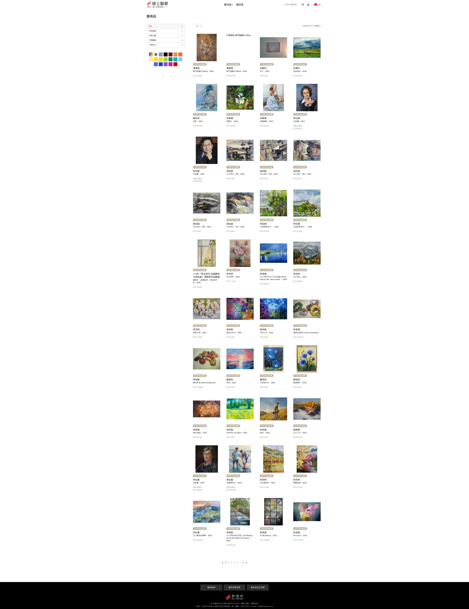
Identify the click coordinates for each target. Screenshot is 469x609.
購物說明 (211, 587)
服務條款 (254, 604)
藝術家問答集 (234, 587)
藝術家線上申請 (258, 587)
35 (243, 562)
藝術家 (240, 4)
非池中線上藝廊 (166, 5)
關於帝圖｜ (245, 604)
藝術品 (228, 4)
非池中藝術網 (291, 4)
